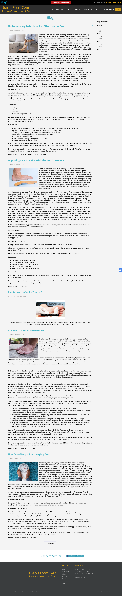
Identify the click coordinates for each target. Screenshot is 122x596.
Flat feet (42, 169)
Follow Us (79, 556)
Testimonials (108, 9)
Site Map (99, 591)
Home (51, 9)
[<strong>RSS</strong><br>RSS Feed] (92, 25)
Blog (118, 9)
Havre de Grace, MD (67, 149)
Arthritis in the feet (45, 35)
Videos (98, 9)
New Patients (88, 9)
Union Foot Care (82, 494)
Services (78, 9)
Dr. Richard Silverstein (75, 84)
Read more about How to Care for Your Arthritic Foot (27, 154)
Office (70, 9)
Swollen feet (43, 339)
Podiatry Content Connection (39, 591)
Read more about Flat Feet (17, 286)
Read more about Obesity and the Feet (22, 538)
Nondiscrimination (106, 591)
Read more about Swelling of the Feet (21, 448)
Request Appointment (61, 2)
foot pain (70, 485)
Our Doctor (60, 9)
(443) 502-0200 (113, 2)
